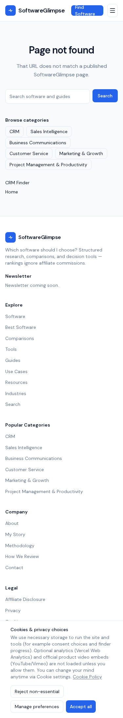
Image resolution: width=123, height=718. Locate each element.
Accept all (81, 706)
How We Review (22, 556)
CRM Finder (17, 183)
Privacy (13, 610)
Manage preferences (37, 706)
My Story (15, 534)
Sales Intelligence (49, 131)
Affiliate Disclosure (25, 599)
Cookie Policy (87, 677)
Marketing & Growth (81, 153)
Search (105, 96)
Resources (16, 382)
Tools (11, 349)
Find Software (85, 10)
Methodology (19, 545)
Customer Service (29, 153)
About (12, 523)
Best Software (20, 327)
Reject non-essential (37, 691)
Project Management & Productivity (48, 165)
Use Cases (16, 371)
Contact (14, 567)
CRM (14, 131)
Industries (15, 393)
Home (11, 192)
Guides (12, 360)
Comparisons (19, 338)
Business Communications (38, 143)
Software (15, 316)
